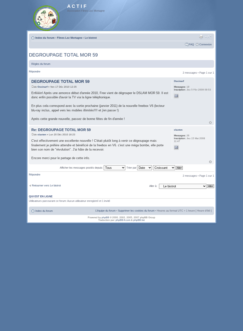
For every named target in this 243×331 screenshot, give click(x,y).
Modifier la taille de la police (208, 37)
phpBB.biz (139, 220)
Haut (210, 122)
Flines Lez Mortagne (69, 37)
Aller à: (153, 185)
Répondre (34, 71)
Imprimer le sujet (201, 37)
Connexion (205, 44)
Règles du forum (40, 63)
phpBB (105, 217)
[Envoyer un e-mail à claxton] (176, 147)
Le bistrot (91, 37)
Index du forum (45, 37)
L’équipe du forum (105, 210)
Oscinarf (42, 86)
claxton (41, 134)
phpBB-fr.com (123, 220)
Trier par (131, 167)
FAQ (191, 44)
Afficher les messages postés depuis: (82, 167)
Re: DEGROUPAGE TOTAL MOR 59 (61, 130)
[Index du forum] (46, 17)
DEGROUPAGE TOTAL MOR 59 (63, 54)
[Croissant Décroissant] (168, 167)
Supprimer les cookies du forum (136, 210)
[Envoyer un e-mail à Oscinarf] (176, 96)
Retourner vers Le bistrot (46, 185)
